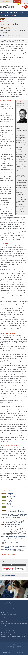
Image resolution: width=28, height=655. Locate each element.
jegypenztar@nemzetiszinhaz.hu (11, 617)
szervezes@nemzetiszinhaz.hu (7, 608)
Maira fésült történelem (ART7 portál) (11, 517)
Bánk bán (16, 40)
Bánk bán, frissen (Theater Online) (10, 526)
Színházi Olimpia (6, 15)
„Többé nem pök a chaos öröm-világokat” (14, 542)
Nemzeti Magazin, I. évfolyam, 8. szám (11, 35)
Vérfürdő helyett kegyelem (13, 496)
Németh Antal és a (13, 524)
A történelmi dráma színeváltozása (13, 549)
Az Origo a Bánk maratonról (9, 540)
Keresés (14, 564)
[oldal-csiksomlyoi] (14, 589)
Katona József (10, 40)
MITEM (14, 15)
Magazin (17, 1)
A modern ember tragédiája (7, 41)
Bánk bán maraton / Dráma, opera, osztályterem (16, 536)
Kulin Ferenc (21, 40)
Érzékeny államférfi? (11, 500)
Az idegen (9, 503)
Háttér (3, 19)
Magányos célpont (11, 506)
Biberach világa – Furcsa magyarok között (17, 514)
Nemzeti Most (6, 1)
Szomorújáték (10, 493)
